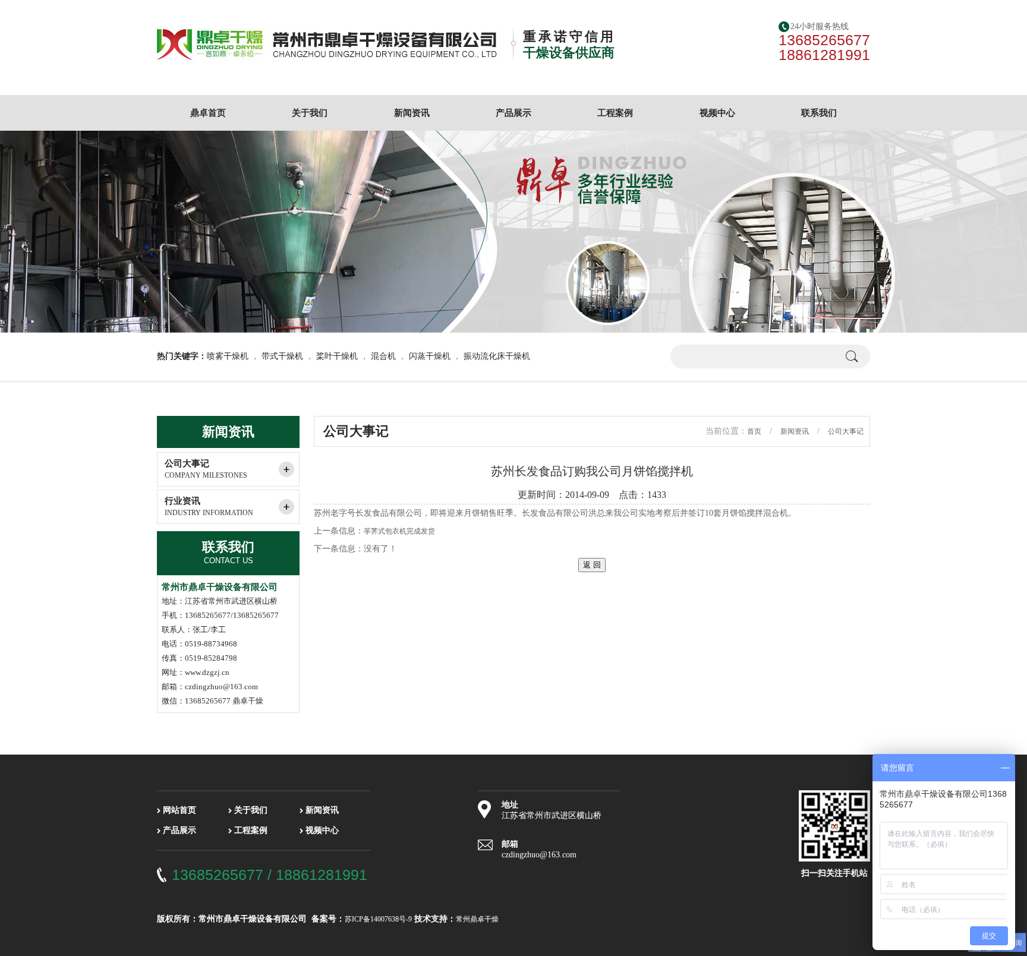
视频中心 (717, 113)
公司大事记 (206, 469)
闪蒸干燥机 (430, 356)
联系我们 (819, 113)
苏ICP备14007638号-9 (378, 919)
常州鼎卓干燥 (477, 919)
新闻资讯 (412, 113)
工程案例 (615, 113)
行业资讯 (209, 506)
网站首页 (179, 810)
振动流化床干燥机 (497, 356)
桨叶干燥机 (337, 356)
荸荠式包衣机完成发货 (399, 531)
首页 (754, 431)
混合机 (383, 356)
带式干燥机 (282, 356)
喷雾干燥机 (227, 356)
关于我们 (309, 113)
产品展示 (513, 113)
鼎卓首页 (208, 113)
